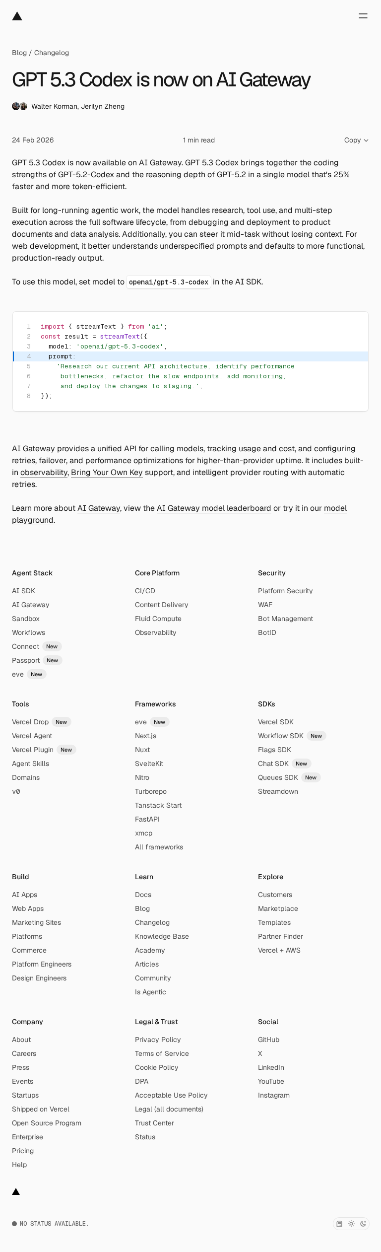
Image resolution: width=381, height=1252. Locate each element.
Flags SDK (274, 749)
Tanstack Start (158, 805)
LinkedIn (271, 1067)
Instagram (274, 1095)
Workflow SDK (290, 735)
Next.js (145, 735)
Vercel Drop (39, 721)
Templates (274, 922)
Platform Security (285, 590)
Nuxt (142, 749)
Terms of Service (162, 1053)
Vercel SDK (276, 721)
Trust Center (154, 1122)
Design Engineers (39, 978)
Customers (275, 894)
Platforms (27, 936)
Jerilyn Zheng (103, 106)
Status (145, 1136)
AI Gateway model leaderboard (214, 508)
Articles (147, 964)
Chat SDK (283, 763)
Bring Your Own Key (107, 472)
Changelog (51, 52)
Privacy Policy (158, 1039)
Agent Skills (30, 763)
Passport (35, 660)
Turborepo (151, 791)
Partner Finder (280, 936)
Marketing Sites (36, 922)
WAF (265, 604)
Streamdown (278, 791)
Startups (25, 1095)
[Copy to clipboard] (352, 328)
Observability (156, 632)
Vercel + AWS (279, 950)
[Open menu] (363, 16)
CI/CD (145, 590)
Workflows (28, 632)
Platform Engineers (41, 964)
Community (153, 978)
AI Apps (24, 894)
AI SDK (23, 590)
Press (20, 1067)
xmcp (143, 833)
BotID (267, 632)
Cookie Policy (157, 1067)
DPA (141, 1081)
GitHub (268, 1039)
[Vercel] (17, 15)
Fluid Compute (158, 618)
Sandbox (26, 618)
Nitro (142, 777)
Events (22, 1081)
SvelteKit (149, 763)
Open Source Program (46, 1122)
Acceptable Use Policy (171, 1095)
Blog (19, 52)
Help (19, 1164)
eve (27, 674)
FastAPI (147, 819)
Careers (24, 1053)
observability (43, 472)
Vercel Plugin (42, 749)
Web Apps (28, 908)
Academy (150, 950)
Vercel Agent (32, 735)
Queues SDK (287, 777)
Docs (143, 894)
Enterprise (27, 1136)
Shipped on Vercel (40, 1109)
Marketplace (278, 908)
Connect (35, 646)
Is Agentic (150, 991)
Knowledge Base (162, 936)
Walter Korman (54, 106)
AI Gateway (98, 508)
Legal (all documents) (169, 1109)
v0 (16, 791)
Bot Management (285, 618)
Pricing (23, 1150)
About (21, 1039)
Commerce (29, 950)
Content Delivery (162, 604)
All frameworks (159, 846)
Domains (26, 777)
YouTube (271, 1081)
